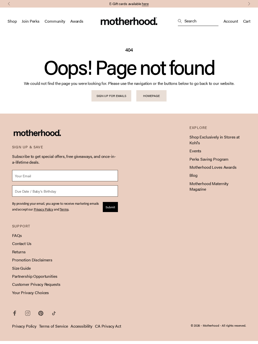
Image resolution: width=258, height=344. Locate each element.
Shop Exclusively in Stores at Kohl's (214, 139)
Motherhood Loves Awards (213, 167)
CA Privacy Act (108, 326)
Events (195, 151)
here (145, 3)
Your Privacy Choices (30, 292)
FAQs (17, 235)
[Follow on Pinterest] (40, 313)
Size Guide (21, 268)
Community (55, 21)
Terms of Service (53, 326)
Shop (12, 21)
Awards (76, 21)
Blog (193, 175)
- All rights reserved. (233, 325)
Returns (19, 252)
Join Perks (31, 21)
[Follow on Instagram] (27, 313)
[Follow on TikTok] (53, 313)
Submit (110, 207)
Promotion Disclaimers (32, 260)
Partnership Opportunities (34, 276)
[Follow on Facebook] (14, 313)
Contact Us (21, 243)
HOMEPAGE (151, 95)
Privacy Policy (24, 326)
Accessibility (81, 326)
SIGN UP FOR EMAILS (111, 95)
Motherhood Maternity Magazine (209, 186)
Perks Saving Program (209, 159)
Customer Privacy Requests (36, 284)
